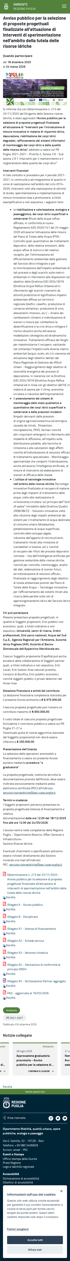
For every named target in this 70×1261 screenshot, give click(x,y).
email (16, 1150)
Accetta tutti (35, 1240)
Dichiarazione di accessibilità (21, 1178)
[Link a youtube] (65, 1118)
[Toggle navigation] (64, 6)
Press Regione (12, 1163)
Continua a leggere (39, 1071)
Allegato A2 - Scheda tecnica (25, 941)
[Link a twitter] (58, 1118)
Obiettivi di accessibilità (18, 1182)
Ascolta (10, 897)
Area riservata (16, 1117)
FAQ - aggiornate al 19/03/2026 (28, 993)
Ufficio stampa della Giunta (20, 1159)
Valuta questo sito (35, 1091)
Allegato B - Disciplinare (22, 917)
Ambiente (48, 1046)
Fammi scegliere (18, 1229)
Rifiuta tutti (35, 1249)
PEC (25, 1150)
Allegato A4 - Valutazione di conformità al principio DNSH (33, 967)
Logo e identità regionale (18, 1167)
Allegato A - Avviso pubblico (25, 905)
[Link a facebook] (51, 1118)
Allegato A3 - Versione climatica (27, 953)
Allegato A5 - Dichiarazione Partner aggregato (36, 981)
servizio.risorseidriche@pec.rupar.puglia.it (29, 793)
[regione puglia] (6, 6)
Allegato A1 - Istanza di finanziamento (31, 929)
